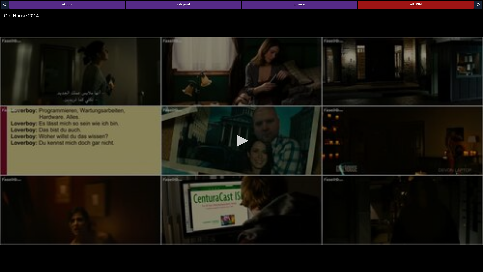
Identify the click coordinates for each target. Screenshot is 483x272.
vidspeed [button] (183, 4)
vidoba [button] (67, 4)
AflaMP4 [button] (416, 4)
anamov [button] (299, 4)
